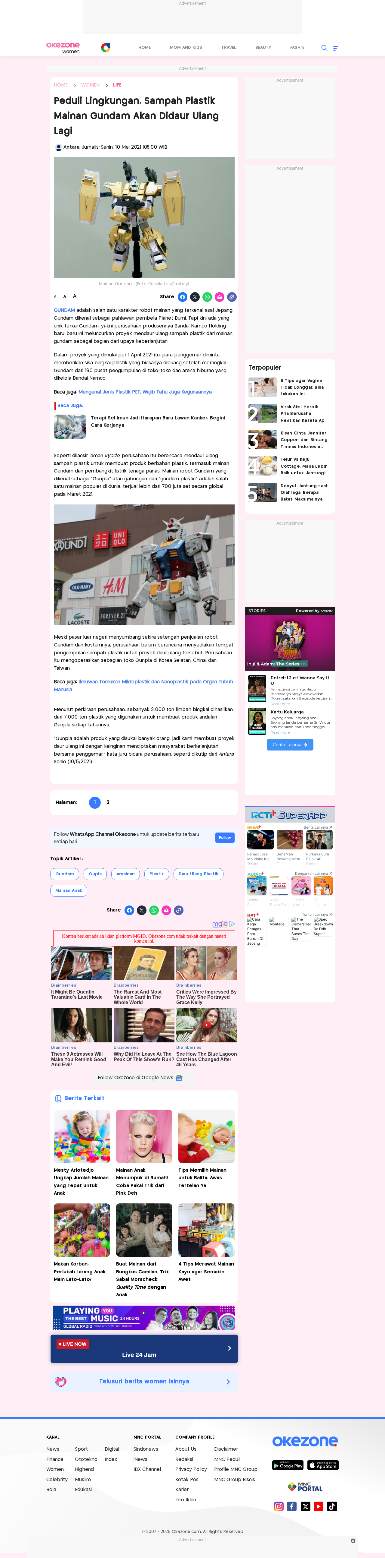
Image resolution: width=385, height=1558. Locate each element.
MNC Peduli (227, 1459)
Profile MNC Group (235, 1469)
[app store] (323, 1465)
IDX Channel (147, 1469)
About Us (185, 1449)
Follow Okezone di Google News (135, 1078)
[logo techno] (63, 48)
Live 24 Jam (139, 1354)
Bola (51, 1489)
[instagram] (279, 1506)
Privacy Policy (191, 1469)
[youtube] (319, 1506)
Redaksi (184, 1459)
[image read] (70, 427)
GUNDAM (64, 310)
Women (55, 1469)
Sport (81, 1449)
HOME (61, 85)
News (52, 1449)
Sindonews (146, 1449)
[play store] (287, 1465)
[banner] (144, 1328)
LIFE (117, 85)
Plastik (156, 874)
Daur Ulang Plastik (198, 874)
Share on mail (220, 297)
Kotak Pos (187, 1479)
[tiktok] (332, 1506)
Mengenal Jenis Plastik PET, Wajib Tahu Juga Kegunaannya (145, 392)
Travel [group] (228, 48)
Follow (225, 837)
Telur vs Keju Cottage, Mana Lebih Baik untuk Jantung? (304, 466)
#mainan (125, 874)
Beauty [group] (263, 48)
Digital (112, 1449)
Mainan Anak (68, 891)
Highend (84, 1469)
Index (111, 1459)
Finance (54, 1459)
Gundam (64, 874)
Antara (71, 147)
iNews (140, 1459)
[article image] (262, 387)
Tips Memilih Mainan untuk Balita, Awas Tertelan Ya (202, 1178)
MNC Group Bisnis (234, 1479)
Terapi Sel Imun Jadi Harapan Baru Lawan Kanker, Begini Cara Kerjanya (158, 422)
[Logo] (105, 47)
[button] (304, 48)
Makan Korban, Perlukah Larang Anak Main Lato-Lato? (80, 1272)
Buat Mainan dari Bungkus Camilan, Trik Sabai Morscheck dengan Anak (142, 1279)
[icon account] (58, 147)
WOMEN (90, 85)
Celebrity (57, 1479)
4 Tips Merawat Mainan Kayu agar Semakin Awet (206, 1272)
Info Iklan (185, 1500)
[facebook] (292, 1506)
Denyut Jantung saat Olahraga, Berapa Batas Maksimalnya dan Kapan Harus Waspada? (304, 493)
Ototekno (86, 1459)
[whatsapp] (207, 297)
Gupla (95, 874)
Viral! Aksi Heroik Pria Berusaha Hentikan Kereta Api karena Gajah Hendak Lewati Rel (303, 414)
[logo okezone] (305, 1441)
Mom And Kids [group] (186, 48)
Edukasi (83, 1489)
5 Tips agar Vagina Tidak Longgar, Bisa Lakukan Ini (302, 388)
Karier (182, 1489)
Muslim (83, 1479)
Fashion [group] (299, 48)
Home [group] (144, 48)
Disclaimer (226, 1449)
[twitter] (305, 1506)
